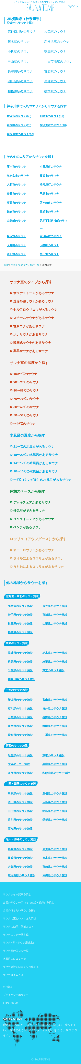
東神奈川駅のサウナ (22, 31)
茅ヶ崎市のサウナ (51, 202)
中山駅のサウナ (19, 61)
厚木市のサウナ (16, 166)
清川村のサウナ (16, 254)
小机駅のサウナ (19, 51)
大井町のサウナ (16, 245)
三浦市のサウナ (49, 211)
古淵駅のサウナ (55, 71)
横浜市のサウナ (16, 236)
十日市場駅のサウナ (58, 61)
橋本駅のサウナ (55, 91)
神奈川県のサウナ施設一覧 (25, 265)
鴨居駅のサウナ (55, 51)
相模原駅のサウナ (20, 91)
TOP (6, 265)
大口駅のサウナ (55, 31)
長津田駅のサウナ (20, 71)
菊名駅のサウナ (19, 41)
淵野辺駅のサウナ (20, 81)
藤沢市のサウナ (49, 175)
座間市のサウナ (16, 202)
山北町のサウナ (16, 220)
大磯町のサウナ (49, 245)
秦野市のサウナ (16, 193)
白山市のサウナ (49, 254)
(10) (53, 125)
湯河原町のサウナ (51, 184)
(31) (52, 116)
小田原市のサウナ (51, 166)
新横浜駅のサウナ (56, 41)
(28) (19, 125)
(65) (19, 116)
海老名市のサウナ (18, 175)
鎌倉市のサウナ (16, 211)
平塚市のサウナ (49, 193)
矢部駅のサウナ (55, 81)
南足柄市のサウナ (51, 236)
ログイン (72, 6)
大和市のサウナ (16, 184)
